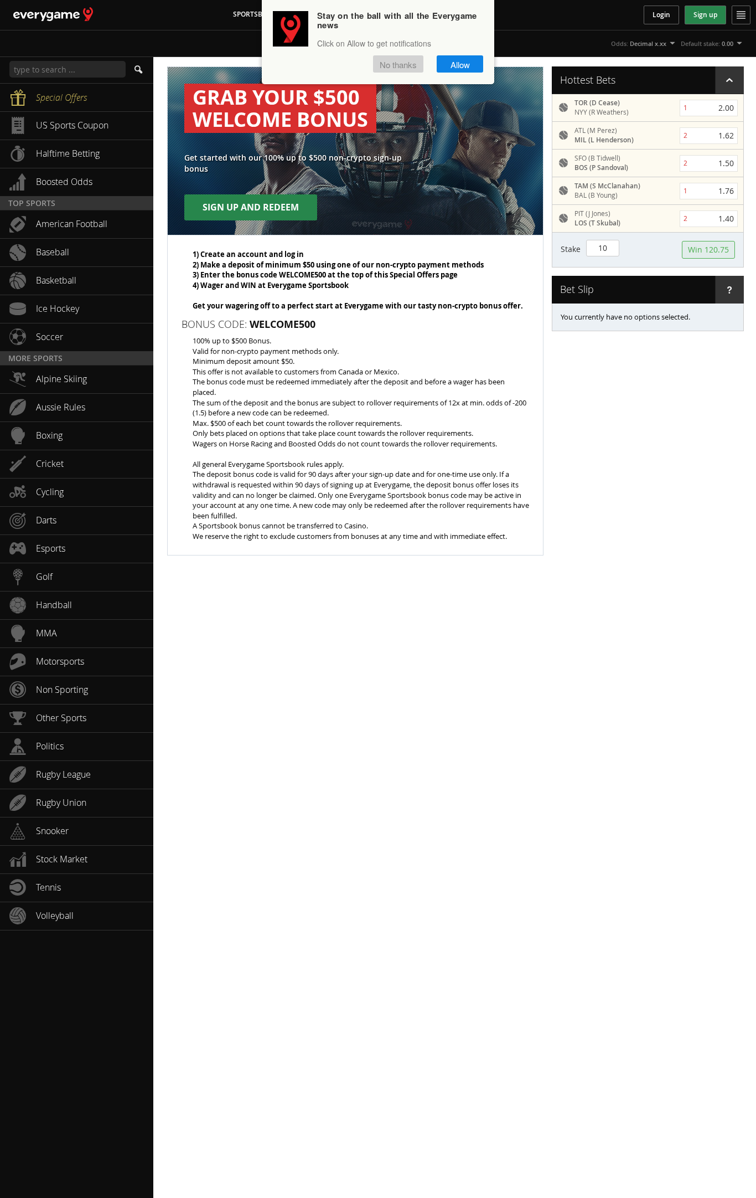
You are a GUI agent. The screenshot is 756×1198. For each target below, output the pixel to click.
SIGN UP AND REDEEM (251, 207)
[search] (139, 69)
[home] (47, 14)
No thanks (398, 64)
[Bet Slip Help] (729, 290)
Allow (460, 64)
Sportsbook (255, 14)
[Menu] (741, 15)
